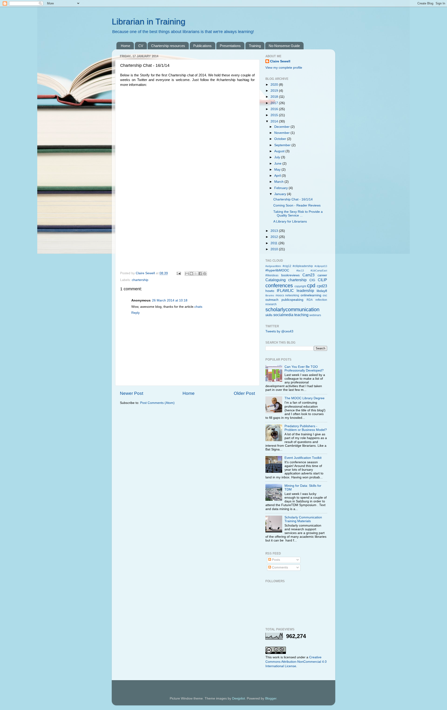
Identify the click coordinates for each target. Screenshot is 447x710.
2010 (275, 249)
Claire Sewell (280, 61)
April (278, 175)
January (280, 194)
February (281, 188)
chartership (140, 280)
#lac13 (300, 270)
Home (125, 46)
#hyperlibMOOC (277, 270)
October (280, 139)
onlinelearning (311, 295)
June (278, 163)
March (279, 181)
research (271, 304)
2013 (275, 231)
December (282, 126)
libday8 (322, 291)
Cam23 (308, 275)
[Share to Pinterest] (204, 273)
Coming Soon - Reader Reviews (297, 205)
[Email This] (187, 273)
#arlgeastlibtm (273, 266)
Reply (135, 312)
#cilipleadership (303, 266)
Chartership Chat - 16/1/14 (293, 199)
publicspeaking (292, 299)
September (282, 145)
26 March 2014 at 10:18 (169, 300)
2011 (274, 243)
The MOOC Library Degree (304, 398)
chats (198, 306)
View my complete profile (283, 67)
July (277, 157)
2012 (275, 237)
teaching (301, 315)
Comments (279, 567)
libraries (269, 295)
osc (325, 295)
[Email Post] (178, 273)
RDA (310, 299)
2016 (275, 109)
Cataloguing (275, 280)
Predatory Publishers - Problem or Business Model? (305, 428)
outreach (271, 299)
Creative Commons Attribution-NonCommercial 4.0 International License (296, 662)
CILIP (322, 280)
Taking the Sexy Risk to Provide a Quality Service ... (298, 213)
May (277, 169)
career (322, 275)
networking (292, 295)
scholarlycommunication (292, 309)
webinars (315, 315)
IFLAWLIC (285, 290)
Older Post (244, 393)
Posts (275, 559)
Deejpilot (238, 698)
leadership (305, 290)
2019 (275, 90)
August (279, 151)
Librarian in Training (148, 21)
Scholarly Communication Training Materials (303, 519)
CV (140, 46)
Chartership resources (168, 46)
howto (269, 291)
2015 (275, 115)
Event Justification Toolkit (303, 458)
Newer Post (131, 393)
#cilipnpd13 (321, 266)
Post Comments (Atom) (157, 403)
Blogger (270, 698)
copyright (300, 286)
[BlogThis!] (191, 273)
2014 (275, 121)
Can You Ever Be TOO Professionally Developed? (304, 368)
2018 (275, 96)
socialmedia (283, 315)
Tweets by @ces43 (279, 331)
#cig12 (287, 266)
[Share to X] (195, 273)
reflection (321, 299)
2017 (275, 103)
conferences (279, 285)
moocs (280, 295)
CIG (312, 280)
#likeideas (271, 275)
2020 (275, 84)
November (282, 133)
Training (255, 46)
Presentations (230, 46)
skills (268, 315)
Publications (202, 46)
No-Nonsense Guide (284, 46)
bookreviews (290, 275)
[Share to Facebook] (200, 273)
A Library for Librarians (290, 221)
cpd (311, 285)
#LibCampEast (319, 270)
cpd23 (322, 286)
